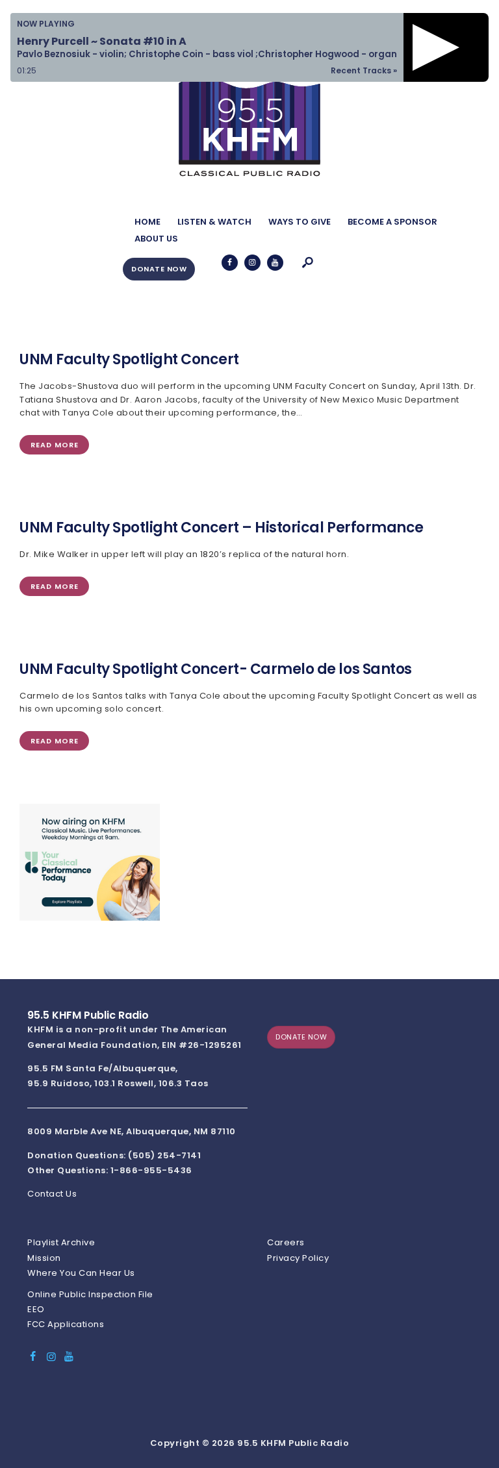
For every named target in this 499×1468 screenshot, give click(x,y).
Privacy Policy (298, 1258)
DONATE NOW (158, 269)
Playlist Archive (61, 1242)
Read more (55, 445)
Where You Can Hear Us (81, 1273)
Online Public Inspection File (90, 1294)
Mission (44, 1258)
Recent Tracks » (364, 70)
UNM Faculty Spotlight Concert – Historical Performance (221, 527)
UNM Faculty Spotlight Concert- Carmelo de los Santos (215, 669)
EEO (36, 1309)
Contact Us (52, 1194)
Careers (286, 1242)
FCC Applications (65, 1324)
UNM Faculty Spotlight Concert (129, 359)
